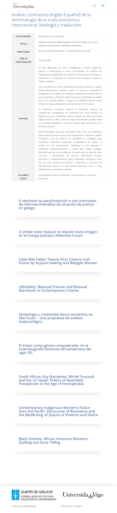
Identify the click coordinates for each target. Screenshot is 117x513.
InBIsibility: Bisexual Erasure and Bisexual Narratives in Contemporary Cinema (53, 288)
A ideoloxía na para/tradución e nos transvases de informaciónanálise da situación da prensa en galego (57, 204)
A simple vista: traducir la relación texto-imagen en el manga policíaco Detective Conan (58, 233)
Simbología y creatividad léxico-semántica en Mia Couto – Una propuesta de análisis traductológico (56, 318)
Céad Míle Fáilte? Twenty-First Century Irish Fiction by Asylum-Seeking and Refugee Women (58, 261)
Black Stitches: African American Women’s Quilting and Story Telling (53, 440)
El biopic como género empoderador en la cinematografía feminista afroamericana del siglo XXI (55, 349)
